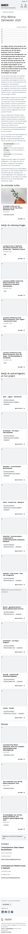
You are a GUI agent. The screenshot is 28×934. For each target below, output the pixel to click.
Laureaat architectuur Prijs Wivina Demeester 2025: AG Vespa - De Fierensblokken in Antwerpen (12, 355)
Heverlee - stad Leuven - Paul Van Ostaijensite (13, 574)
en (26, 1)
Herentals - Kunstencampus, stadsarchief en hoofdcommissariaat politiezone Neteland (13, 538)
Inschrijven (6, 904)
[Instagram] (8, 912)
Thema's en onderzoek (8, 12)
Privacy (3, 928)
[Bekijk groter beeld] (14, 29)
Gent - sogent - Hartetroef (12, 397)
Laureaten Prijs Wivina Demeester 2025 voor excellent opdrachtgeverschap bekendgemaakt (13, 747)
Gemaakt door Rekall (6, 932)
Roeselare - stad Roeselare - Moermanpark (12, 467)
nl (24, 1)
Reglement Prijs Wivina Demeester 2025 (12, 837)
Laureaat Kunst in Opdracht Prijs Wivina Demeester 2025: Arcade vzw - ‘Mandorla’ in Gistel (14, 247)
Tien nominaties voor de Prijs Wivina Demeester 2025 (12, 782)
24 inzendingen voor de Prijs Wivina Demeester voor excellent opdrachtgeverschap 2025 (13, 817)
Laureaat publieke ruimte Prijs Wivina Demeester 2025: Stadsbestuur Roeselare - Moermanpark (13, 283)
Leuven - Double (8, 708)
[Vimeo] (12, 912)
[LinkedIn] (2, 912)
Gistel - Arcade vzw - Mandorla (13, 502)
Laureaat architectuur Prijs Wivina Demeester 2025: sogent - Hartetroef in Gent (13, 319)
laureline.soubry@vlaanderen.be (10, 877)
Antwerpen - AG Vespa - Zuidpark (11, 641)
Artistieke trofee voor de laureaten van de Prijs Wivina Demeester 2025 (12, 208)
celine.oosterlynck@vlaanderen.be (11, 859)
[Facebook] (5, 912)
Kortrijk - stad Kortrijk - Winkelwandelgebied (11, 675)
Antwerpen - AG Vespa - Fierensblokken (11, 431)
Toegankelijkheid (9, 928)
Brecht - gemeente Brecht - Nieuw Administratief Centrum (13, 608)
